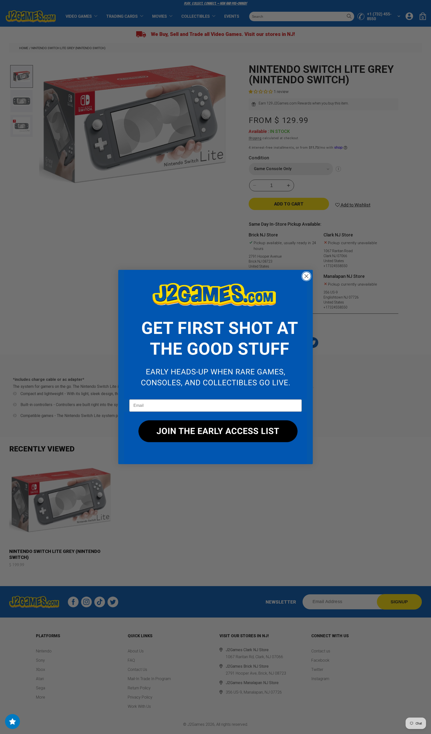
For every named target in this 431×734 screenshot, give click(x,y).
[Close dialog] (306, 276)
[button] (215, 335)
